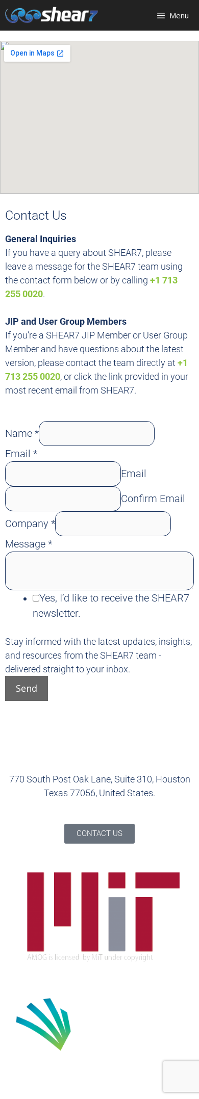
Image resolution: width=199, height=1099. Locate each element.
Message (28, 544)
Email (21, 454)
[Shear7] (51, 15)
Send (26, 688)
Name (22, 433)
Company (30, 523)
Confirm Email (153, 498)
